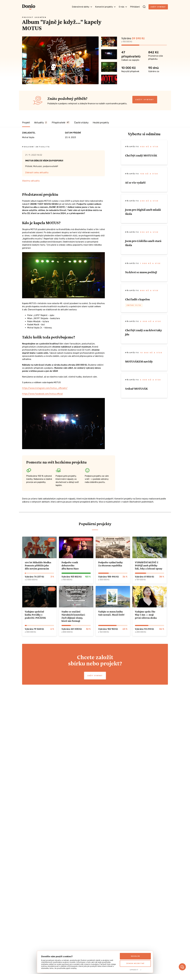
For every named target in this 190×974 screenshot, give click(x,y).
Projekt (26, 122)
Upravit (134, 970)
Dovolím (135, 956)
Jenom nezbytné (135, 963)
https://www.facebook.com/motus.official (42, 394)
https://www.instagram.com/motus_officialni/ (44, 388)
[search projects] (144, 6)
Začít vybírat (158, 7)
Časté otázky (81, 122)
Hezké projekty (101, 122)
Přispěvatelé (60, 122)
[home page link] (28, 7)
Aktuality (40, 122)
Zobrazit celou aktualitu (36, 172)
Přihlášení (135, 7)
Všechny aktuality (31, 181)
